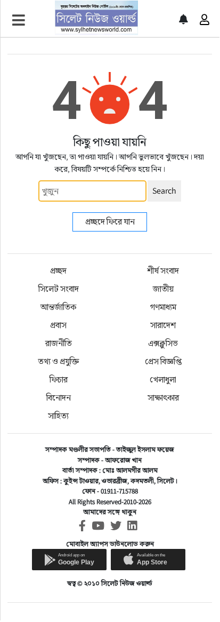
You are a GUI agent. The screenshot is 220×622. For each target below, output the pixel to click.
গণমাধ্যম (163, 307)
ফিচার (59, 379)
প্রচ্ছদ (58, 270)
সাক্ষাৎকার (163, 397)
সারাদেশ (163, 325)
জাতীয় (163, 288)
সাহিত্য (58, 415)
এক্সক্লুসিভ (163, 343)
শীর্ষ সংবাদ (163, 270)
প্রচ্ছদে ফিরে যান (110, 221)
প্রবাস (58, 325)
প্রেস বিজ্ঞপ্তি (163, 361)
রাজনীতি (58, 343)
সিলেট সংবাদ (58, 288)
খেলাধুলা (163, 379)
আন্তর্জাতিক (58, 307)
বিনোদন (58, 397)
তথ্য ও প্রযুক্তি (58, 361)
